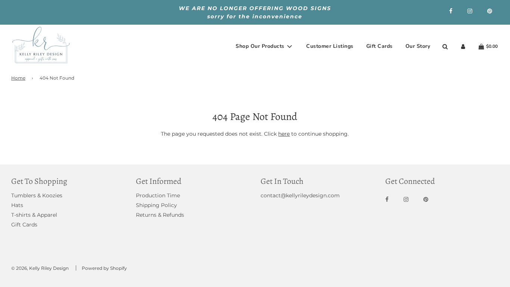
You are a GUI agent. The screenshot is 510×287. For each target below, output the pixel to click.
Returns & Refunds (160, 215)
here (284, 133)
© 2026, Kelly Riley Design (40, 268)
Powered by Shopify (104, 268)
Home (18, 78)
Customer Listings (330, 46)
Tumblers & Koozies (36, 195)
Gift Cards (379, 46)
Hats (17, 205)
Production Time (158, 195)
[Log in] (463, 46)
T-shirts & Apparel (34, 215)
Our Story (417, 46)
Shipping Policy (156, 205)
